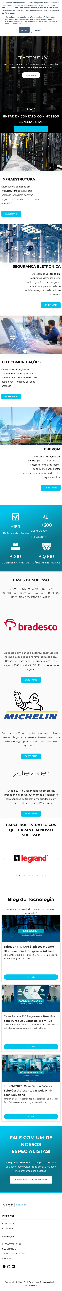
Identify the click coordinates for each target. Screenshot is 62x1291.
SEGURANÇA (9, 1249)
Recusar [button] (37, 30)
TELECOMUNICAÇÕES (13, 1253)
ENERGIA (7, 1258)
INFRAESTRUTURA (11, 1244)
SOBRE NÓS (8, 1223)
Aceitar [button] (24, 30)
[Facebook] (4, 1266)
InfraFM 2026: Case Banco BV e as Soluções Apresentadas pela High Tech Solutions (28, 1090)
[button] (27, 109)
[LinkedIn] (13, 1266)
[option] (31, 66)
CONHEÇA (31, 75)
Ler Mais (31, 977)
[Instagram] (8, 1266)
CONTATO (7, 1228)
